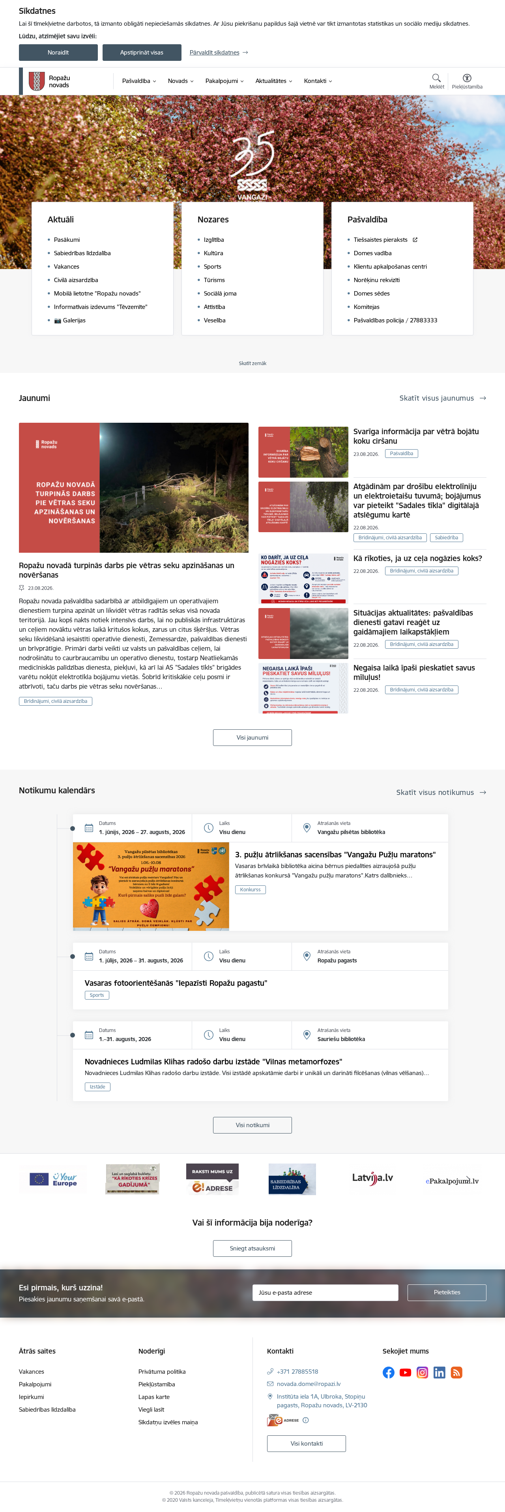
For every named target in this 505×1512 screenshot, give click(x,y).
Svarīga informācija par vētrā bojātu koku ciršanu (416, 436)
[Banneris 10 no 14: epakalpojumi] (372, 1178)
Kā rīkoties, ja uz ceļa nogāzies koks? (418, 558)
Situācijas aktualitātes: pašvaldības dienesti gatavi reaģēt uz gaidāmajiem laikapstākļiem (413, 622)
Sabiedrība (446, 537)
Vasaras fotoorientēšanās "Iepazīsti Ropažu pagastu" (176, 983)
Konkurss (250, 890)
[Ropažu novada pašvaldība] (49, 81)
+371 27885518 (297, 1371)
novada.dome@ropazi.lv (308, 1384)
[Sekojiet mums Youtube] (405, 1372)
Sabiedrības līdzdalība (47, 1409)
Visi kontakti (307, 1443)
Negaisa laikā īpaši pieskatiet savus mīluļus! (414, 672)
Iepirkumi (31, 1397)
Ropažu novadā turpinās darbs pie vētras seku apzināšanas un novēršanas (126, 570)
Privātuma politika (162, 1371)
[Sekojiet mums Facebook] (389, 1372)
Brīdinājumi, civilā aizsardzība (55, 701)
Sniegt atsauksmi (252, 1248)
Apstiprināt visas (141, 52)
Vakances (31, 1371)
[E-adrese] (283, 1420)
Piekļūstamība (156, 1384)
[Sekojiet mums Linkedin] (439, 1372)
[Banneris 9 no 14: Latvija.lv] (292, 1178)
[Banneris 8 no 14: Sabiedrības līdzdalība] (212, 1178)
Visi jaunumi (252, 737)
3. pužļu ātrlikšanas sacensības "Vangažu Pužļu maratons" (335, 854)
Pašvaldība (401, 453)
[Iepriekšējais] (37, 1179)
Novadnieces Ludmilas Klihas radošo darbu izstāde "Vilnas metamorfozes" (213, 1061)
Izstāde (97, 1087)
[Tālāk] (468, 1179)
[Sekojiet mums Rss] (456, 1372)
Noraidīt (58, 52)
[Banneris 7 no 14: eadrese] (133, 1178)
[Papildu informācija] (306, 1420)
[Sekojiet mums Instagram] (422, 1372)
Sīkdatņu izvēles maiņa (168, 1422)
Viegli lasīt (151, 1409)
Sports (97, 995)
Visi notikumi (252, 1125)
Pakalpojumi (35, 1384)
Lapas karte (154, 1397)
